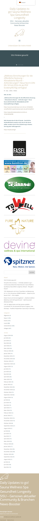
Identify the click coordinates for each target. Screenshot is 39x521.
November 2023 (8, 420)
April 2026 (6, 346)
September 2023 (8, 426)
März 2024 (6, 410)
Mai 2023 (6, 436)
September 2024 (8, 395)
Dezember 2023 (8, 418)
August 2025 (7, 366)
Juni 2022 (6, 464)
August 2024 (7, 397)
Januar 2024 (7, 415)
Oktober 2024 (7, 392)
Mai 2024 (6, 405)
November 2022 (8, 451)
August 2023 (7, 428)
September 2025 (8, 364)
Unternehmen (8, 326)
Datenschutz (10, 520)
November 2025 (8, 358)
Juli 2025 (6, 369)
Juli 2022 (6, 462)
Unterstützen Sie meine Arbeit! (19, 45)
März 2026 (6, 348)
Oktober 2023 (7, 423)
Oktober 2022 (7, 454)
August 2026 (7, 335)
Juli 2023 (6, 431)
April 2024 (6, 408)
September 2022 (8, 457)
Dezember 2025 (8, 356)
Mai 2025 (6, 374)
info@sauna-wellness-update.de (12, 517)
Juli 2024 (6, 400)
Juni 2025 (6, 371)
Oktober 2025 (7, 361)
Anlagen (6, 328)
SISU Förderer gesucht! (19, 55)
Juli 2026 (6, 338)
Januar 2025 (7, 384)
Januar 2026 (7, 353)
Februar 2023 (7, 444)
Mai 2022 (6, 467)
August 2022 (7, 459)
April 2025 (6, 377)
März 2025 (6, 379)
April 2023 (6, 438)
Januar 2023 (7, 446)
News (15, 91)
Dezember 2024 (8, 387)
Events (6, 320)
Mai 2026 (6, 343)
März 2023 (6, 441)
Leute (5, 323)
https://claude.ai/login (10, 129)
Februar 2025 (7, 382)
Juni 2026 (6, 340)
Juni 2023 (6, 433)
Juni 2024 (6, 402)
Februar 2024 (7, 413)
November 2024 (8, 389)
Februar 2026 (7, 351)
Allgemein (6, 315)
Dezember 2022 (8, 449)
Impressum (3, 520)
